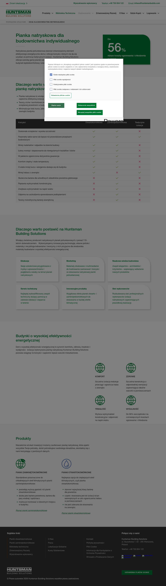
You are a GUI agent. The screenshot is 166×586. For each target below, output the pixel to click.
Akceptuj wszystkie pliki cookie (89, 112)
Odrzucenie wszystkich (86, 105)
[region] (83, 90)
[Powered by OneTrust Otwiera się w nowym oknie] (113, 119)
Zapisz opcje (56, 105)
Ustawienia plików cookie (60, 95)
